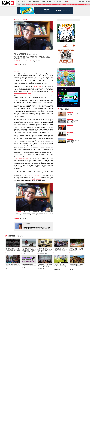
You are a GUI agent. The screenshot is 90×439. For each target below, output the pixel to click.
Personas (21, 1)
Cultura (49, 1)
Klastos (62, 89)
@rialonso (27, 61)
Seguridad (36, 1)
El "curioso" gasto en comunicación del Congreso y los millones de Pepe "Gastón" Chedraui (53, 4)
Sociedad (29, 1)
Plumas (66, 1)
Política (43, 1)
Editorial (59, 1)
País (54, 1)
